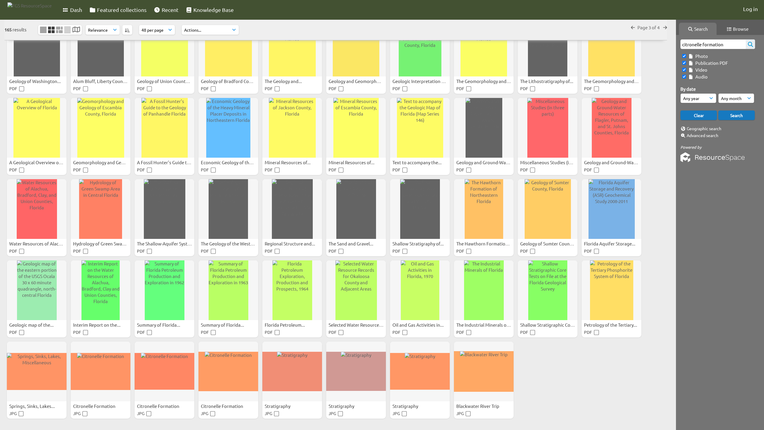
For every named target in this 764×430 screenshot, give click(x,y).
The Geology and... (284, 81)
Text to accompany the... (417, 162)
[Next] (665, 27)
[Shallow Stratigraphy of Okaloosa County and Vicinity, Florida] (420, 209)
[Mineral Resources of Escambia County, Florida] (356, 128)
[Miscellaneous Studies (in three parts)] (547, 128)
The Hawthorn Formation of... (486, 243)
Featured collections (121, 10)
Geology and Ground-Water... (486, 162)
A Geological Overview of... (37, 162)
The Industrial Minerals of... (484, 325)
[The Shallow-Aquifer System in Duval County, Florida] (164, 209)
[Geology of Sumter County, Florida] (547, 209)
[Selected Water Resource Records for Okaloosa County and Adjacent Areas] (356, 290)
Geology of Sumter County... (549, 243)
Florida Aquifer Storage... (610, 243)
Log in (750, 9)
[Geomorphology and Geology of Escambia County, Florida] (100, 128)
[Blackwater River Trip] (484, 371)
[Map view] (76, 30)
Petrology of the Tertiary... (611, 325)
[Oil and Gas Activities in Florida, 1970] (420, 290)
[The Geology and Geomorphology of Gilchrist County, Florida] (292, 46)
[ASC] (127, 30)
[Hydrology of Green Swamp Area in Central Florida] (100, 209)
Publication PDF (711, 63)
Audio (701, 76)
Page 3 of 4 (648, 27)
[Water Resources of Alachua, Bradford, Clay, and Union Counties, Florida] (37, 209)
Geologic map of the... (32, 325)
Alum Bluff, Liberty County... (102, 81)
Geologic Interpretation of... (421, 81)
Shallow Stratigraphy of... (418, 243)
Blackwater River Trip (478, 406)
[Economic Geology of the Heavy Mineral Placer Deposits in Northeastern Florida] (228, 128)
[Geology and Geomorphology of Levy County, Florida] (356, 46)
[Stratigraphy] (292, 371)
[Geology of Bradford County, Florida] (228, 46)
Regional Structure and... (290, 243)
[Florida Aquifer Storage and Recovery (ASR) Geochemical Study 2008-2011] (611, 209)
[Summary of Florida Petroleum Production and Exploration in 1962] (164, 290)
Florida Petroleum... (285, 325)
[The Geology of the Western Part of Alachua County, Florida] (228, 209)
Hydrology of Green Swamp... (103, 243)
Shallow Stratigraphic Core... (549, 325)
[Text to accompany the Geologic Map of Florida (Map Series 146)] (420, 128)
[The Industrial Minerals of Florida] (484, 290)
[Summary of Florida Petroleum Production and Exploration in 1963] (228, 290)
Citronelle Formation (94, 406)
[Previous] (633, 27)
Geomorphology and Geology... (105, 162)
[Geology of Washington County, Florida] (37, 46)
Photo (701, 56)
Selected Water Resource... (356, 325)
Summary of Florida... (159, 325)
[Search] (750, 44)
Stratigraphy (278, 406)
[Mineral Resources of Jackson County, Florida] (292, 128)
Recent (169, 10)
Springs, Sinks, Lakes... (32, 406)
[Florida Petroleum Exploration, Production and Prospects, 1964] (292, 290)
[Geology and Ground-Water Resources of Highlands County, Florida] (484, 128)
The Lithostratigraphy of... (547, 81)
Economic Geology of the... (228, 162)
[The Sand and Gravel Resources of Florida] (356, 209)
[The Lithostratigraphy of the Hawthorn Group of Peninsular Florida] (547, 46)
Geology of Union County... (164, 81)
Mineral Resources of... (288, 162)
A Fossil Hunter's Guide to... (165, 162)
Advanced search (702, 135)
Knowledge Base (213, 10)
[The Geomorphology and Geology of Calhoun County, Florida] (484, 46)
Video (700, 70)
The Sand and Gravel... (351, 243)
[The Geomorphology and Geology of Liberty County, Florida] (611, 46)
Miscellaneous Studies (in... (548, 162)
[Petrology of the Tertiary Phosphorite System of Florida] (611, 290)
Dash (75, 10)
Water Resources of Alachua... (40, 243)
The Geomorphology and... (483, 81)
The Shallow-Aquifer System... (167, 243)
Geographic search (704, 128)
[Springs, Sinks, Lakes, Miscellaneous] (37, 371)
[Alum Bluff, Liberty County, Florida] (100, 46)
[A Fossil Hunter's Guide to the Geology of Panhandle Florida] (164, 128)
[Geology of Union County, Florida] (164, 46)
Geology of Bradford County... (232, 81)
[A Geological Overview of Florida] (37, 128)
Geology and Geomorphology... (360, 81)
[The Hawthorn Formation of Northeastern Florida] (484, 209)
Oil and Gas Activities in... (418, 325)
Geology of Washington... (35, 81)
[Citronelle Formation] (100, 371)
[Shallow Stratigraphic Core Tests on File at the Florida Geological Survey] (547, 290)
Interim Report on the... (97, 325)
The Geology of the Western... (231, 243)
